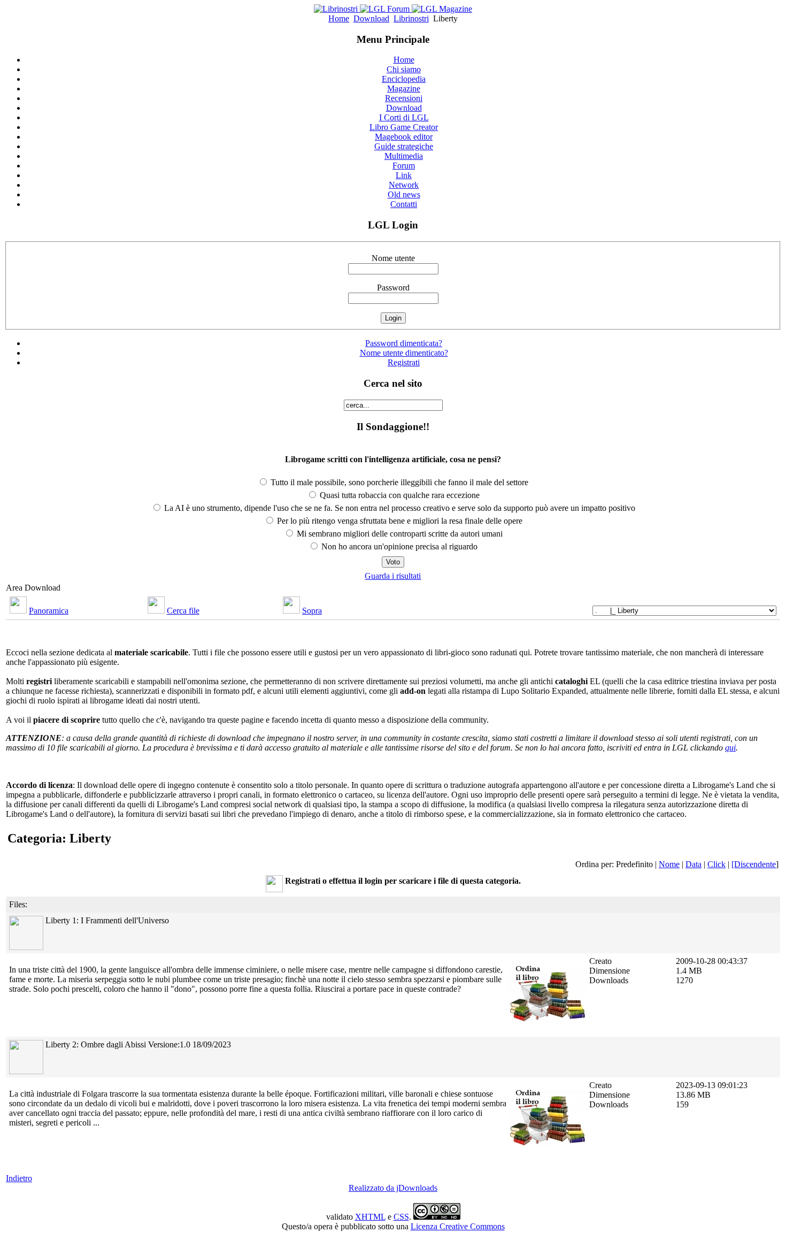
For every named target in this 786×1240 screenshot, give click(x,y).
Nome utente (393, 258)
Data (693, 864)
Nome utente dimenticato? (404, 352)
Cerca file (183, 610)
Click (716, 864)
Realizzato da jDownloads (393, 1187)
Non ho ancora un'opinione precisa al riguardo (398, 546)
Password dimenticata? (403, 343)
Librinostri (411, 18)
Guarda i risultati (393, 575)
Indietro (19, 1178)
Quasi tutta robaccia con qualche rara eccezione (399, 495)
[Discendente (753, 864)
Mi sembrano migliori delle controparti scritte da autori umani (399, 533)
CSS (401, 1216)
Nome (669, 864)
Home (338, 18)
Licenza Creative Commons (458, 1226)
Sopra (312, 610)
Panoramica (48, 610)
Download (371, 18)
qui (730, 747)
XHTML (370, 1216)
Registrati (404, 362)
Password (393, 287)
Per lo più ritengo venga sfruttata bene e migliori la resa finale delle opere (398, 520)
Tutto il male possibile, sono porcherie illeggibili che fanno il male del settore (398, 482)
